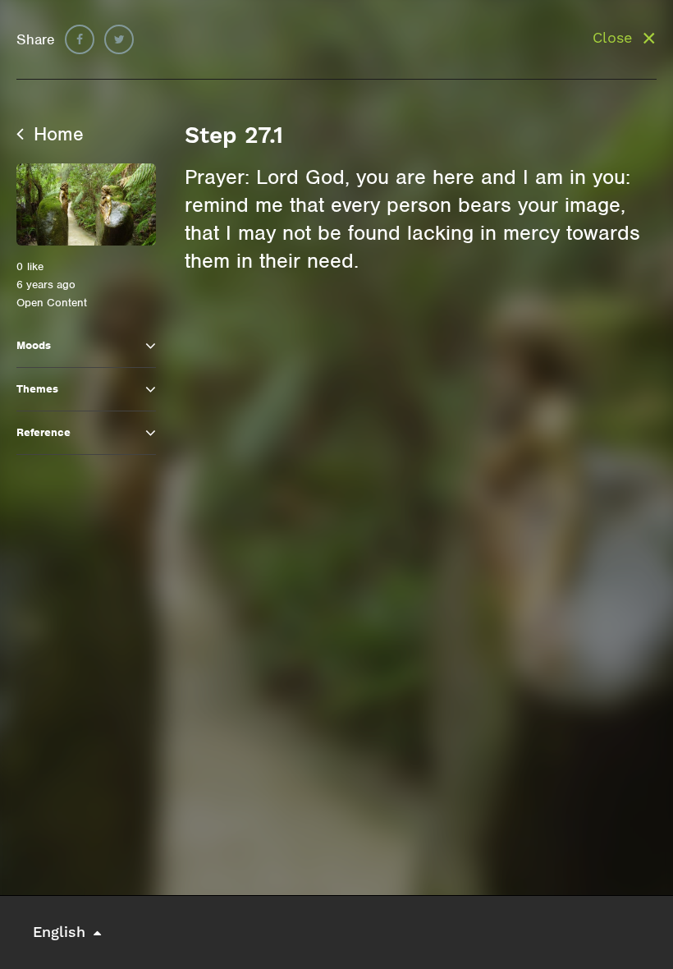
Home (56, 134)
